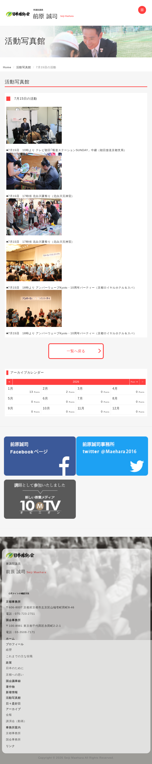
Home (7, 67)
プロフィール (15, 644)
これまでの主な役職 (19, 656)
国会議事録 (13, 681)
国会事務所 (13, 739)
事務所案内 (13, 727)
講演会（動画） (16, 721)
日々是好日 (13, 703)
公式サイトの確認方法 (19, 593)
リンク (10, 746)
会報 (9, 714)
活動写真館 (23, 67)
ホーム (10, 638)
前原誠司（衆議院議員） (53, 13)
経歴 (9, 649)
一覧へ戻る (76, 351)
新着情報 (12, 692)
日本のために (15, 668)
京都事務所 (13, 733)
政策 (9, 662)
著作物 (10, 686)
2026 (76, 381)
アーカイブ (13, 709)
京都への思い (15, 674)
